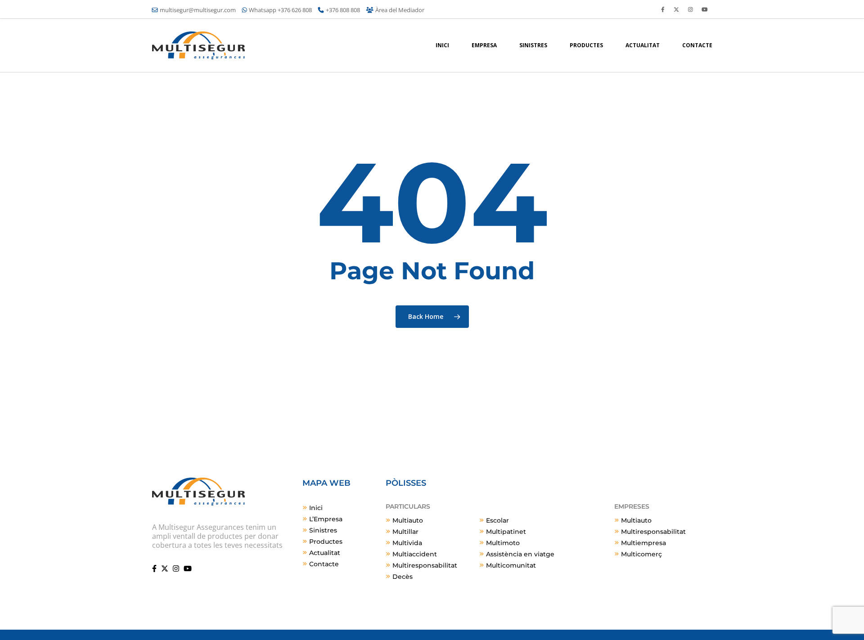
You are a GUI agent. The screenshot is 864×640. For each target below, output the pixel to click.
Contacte (324, 564)
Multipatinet (506, 532)
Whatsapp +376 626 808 (280, 10)
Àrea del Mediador (399, 10)
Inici (316, 508)
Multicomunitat (511, 565)
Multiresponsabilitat (424, 565)
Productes (325, 541)
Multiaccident (414, 554)
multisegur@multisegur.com (198, 10)
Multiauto (407, 520)
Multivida (407, 543)
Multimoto (503, 543)
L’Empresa (325, 519)
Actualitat (324, 553)
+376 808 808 (343, 10)
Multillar (405, 532)
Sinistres (323, 530)
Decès (402, 577)
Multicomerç (641, 554)
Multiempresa (643, 543)
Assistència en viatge (520, 554)
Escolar (497, 520)
